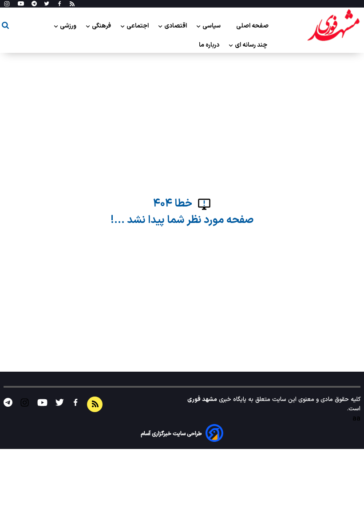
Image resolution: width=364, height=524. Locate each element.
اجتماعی (138, 26)
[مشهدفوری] (333, 26)
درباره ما (210, 45)
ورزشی (69, 26)
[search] (5, 27)
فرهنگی (102, 26)
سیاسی (212, 26)
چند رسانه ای (252, 45)
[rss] (72, 4)
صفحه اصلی (252, 26)
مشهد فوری (202, 399)
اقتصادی (176, 26)
